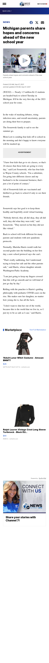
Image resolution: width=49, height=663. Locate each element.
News (6, 22)
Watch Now (41, 4)
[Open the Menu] (4, 4)
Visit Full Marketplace (38, 330)
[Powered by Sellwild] (42, 478)
